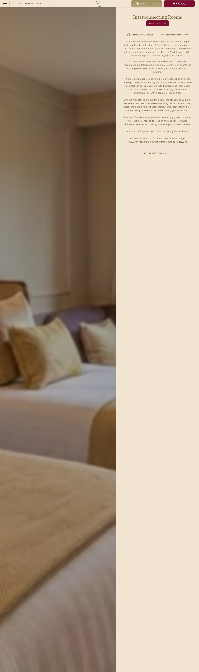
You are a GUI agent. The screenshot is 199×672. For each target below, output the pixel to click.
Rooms (16, 3)
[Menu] (4, 3)
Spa (39, 3)
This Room (157, 23)
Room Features (154, 153)
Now (179, 3)
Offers (29, 3)
